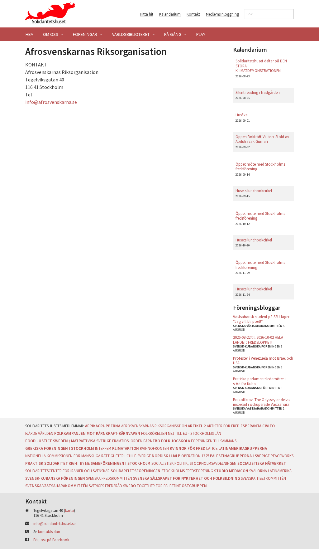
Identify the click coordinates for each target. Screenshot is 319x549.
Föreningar (85, 34)
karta (69, 510)
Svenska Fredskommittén (109, 478)
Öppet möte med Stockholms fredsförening (260, 166)
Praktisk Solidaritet (46, 463)
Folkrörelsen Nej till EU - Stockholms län (181, 433)
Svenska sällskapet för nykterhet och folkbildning (186, 478)
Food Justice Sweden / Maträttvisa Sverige (68, 440)
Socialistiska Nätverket (261, 463)
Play (200, 34)
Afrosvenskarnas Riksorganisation (154, 425)
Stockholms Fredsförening (187, 470)
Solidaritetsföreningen (135, 470)
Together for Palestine (159, 485)
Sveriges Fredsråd (105, 485)
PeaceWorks (282, 455)
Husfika (242, 114)
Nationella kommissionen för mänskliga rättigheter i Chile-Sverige (88, 455)
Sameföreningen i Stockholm (120, 463)
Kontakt (193, 14)
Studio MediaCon (231, 470)
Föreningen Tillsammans (213, 440)
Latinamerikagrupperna (242, 448)
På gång (172, 34)
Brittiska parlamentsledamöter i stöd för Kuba (259, 381)
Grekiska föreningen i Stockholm (59, 448)
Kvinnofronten (154, 448)
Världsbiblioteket (131, 34)
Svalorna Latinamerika (270, 470)
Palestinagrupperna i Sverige (240, 455)
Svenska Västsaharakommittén (56, 485)
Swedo (129, 485)
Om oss (50, 34)
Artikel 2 (197, 425)
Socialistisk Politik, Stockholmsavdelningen (193, 463)
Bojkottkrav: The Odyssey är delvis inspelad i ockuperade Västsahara (261, 402)
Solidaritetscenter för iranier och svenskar (67, 470)
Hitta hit (146, 14)
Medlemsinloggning (222, 14)
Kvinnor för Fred (187, 448)
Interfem (103, 448)
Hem (30, 34)
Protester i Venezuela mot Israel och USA (263, 360)
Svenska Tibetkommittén (263, 478)
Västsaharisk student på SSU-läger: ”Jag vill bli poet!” (261, 319)
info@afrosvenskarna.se (51, 102)
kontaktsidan (49, 531)
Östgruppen (194, 485)
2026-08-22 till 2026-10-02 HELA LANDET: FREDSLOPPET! (258, 339)
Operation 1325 (195, 455)
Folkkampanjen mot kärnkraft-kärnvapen (97, 433)
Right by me (79, 463)
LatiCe (211, 448)
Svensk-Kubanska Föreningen (55, 478)
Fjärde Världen (39, 433)
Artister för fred (223, 425)
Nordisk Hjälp (166, 455)
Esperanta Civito (257, 425)
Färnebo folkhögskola (166, 440)
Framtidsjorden (127, 440)
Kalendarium (170, 14)
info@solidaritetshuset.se (54, 523)
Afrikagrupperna (102, 425)
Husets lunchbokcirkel (254, 190)
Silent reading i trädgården (258, 92)
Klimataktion (125, 448)
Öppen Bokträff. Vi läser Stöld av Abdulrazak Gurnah (262, 139)
